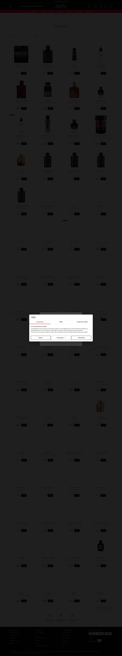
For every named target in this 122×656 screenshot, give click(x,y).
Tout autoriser (81, 337)
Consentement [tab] (39, 321)
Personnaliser (60, 337)
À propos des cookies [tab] (82, 321)
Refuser (41, 337)
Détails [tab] (61, 321)
